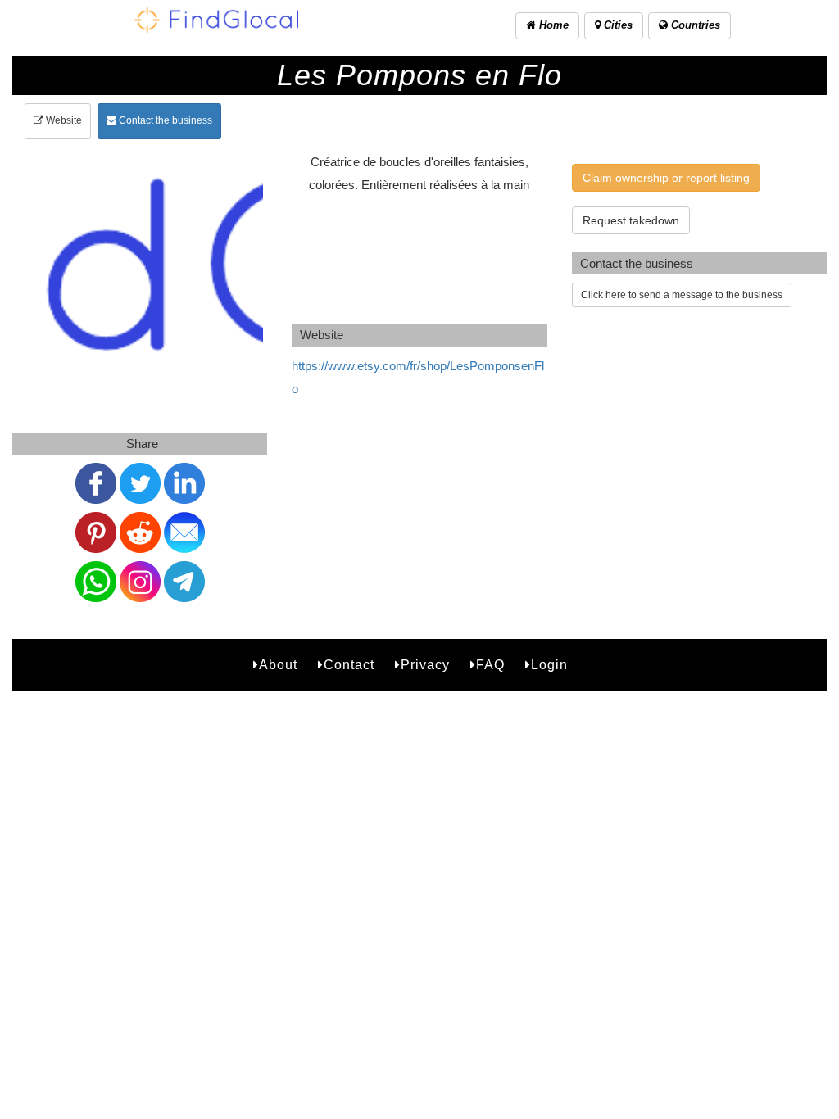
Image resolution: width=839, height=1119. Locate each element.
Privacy (425, 665)
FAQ (490, 665)
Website (62, 120)
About (278, 665)
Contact (349, 665)
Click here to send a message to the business (681, 295)
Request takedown (631, 220)
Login (549, 665)
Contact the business (164, 120)
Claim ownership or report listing (666, 177)
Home (552, 25)
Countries (694, 25)
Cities (617, 25)
